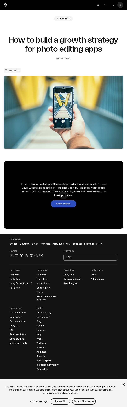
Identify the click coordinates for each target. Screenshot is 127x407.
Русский (89, 243)
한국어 (99, 243)
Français (45, 243)
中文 (68, 243)
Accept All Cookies (84, 401)
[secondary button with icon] (120, 5)
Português (58, 243)
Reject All (60, 401)
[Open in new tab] (30, 283)
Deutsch (24, 243)
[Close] (123, 384)
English (14, 243)
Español (77, 243)
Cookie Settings (39, 401)
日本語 (35, 243)
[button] (63, 18)
